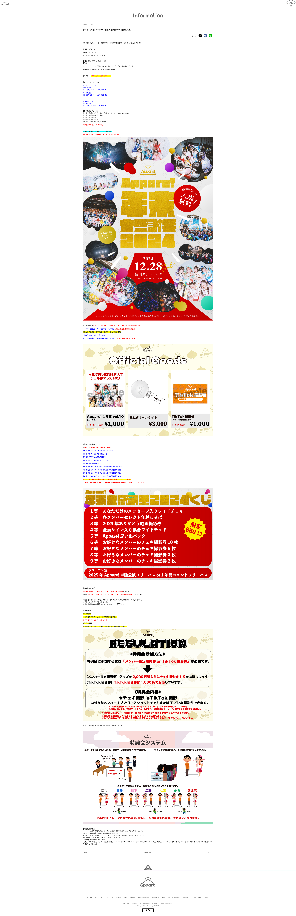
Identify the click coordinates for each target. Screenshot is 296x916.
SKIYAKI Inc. (157, 906)
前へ (85, 852)
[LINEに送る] (210, 35)
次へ (207, 852)
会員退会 (206, 897)
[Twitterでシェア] (200, 35)
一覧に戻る (148, 852)
